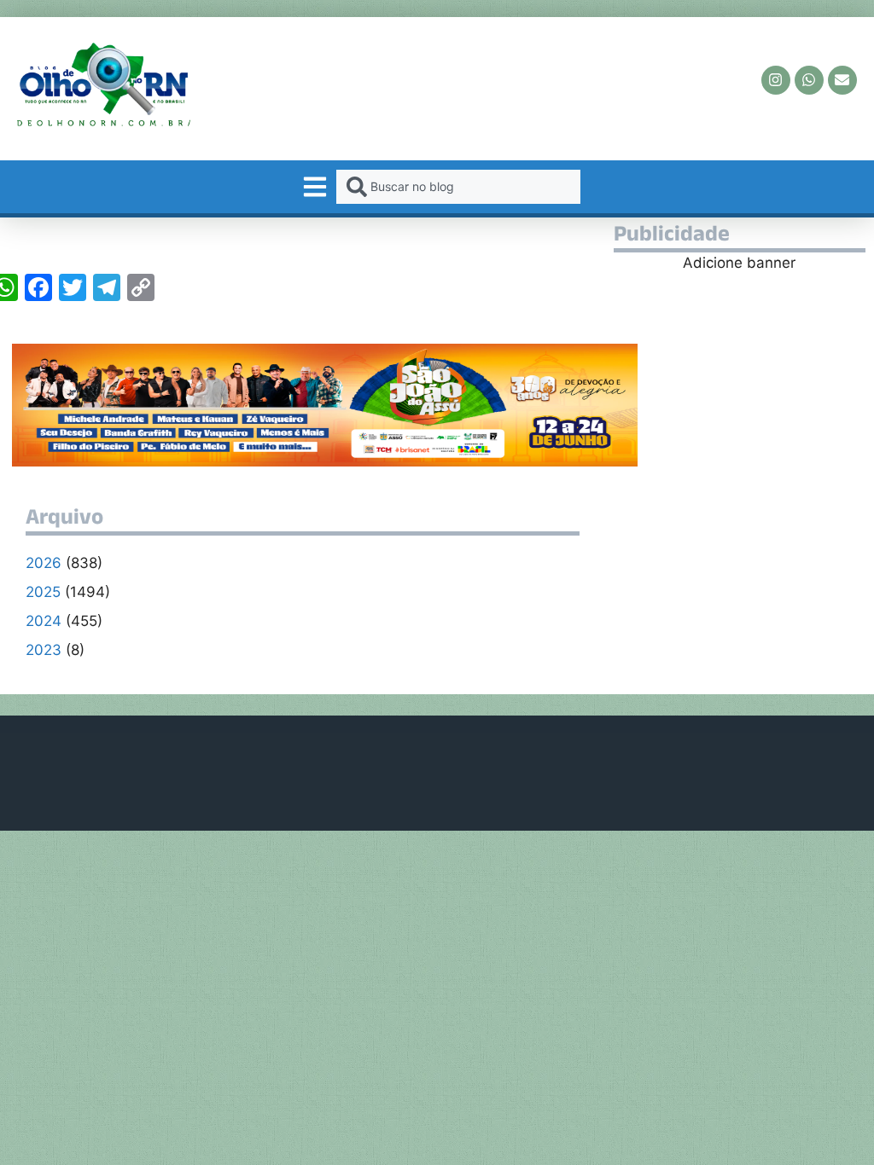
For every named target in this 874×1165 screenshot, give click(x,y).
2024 (43, 620)
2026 (43, 562)
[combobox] (458, 187)
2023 (43, 649)
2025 (43, 591)
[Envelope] (842, 80)
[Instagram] (775, 80)
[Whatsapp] (809, 80)
